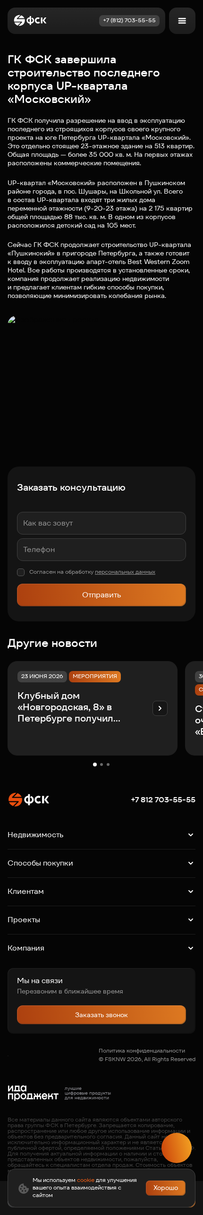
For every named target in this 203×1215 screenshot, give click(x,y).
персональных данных (125, 572)
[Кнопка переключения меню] (182, 21)
